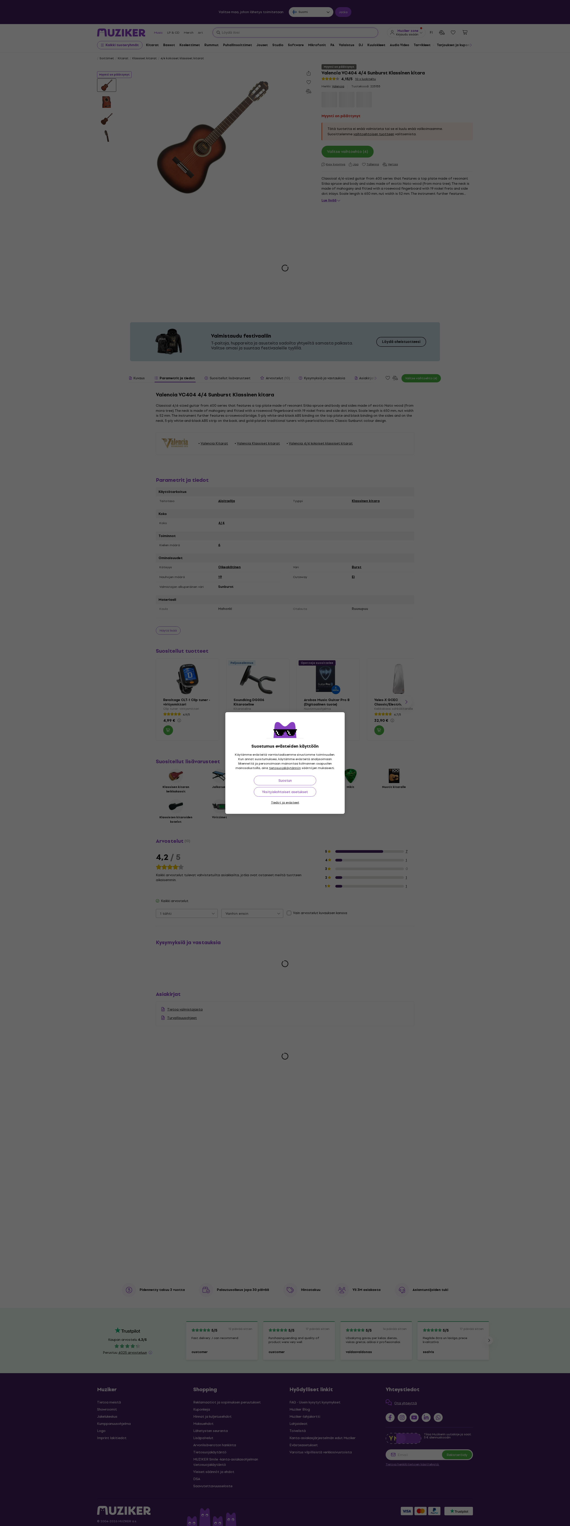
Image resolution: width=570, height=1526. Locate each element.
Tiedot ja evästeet (285, 802)
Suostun (285, 780)
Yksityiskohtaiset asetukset (285, 792)
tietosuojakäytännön (285, 768)
